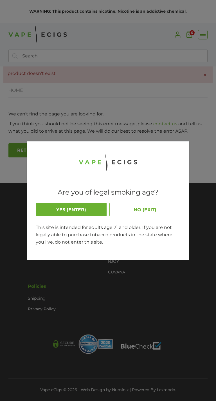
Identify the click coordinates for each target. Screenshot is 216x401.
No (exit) (145, 209)
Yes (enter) (71, 209)
